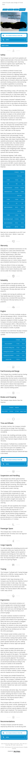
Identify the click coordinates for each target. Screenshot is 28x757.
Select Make (5, 9)
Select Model (11, 9)
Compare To (16, 9)
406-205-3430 (19, 745)
